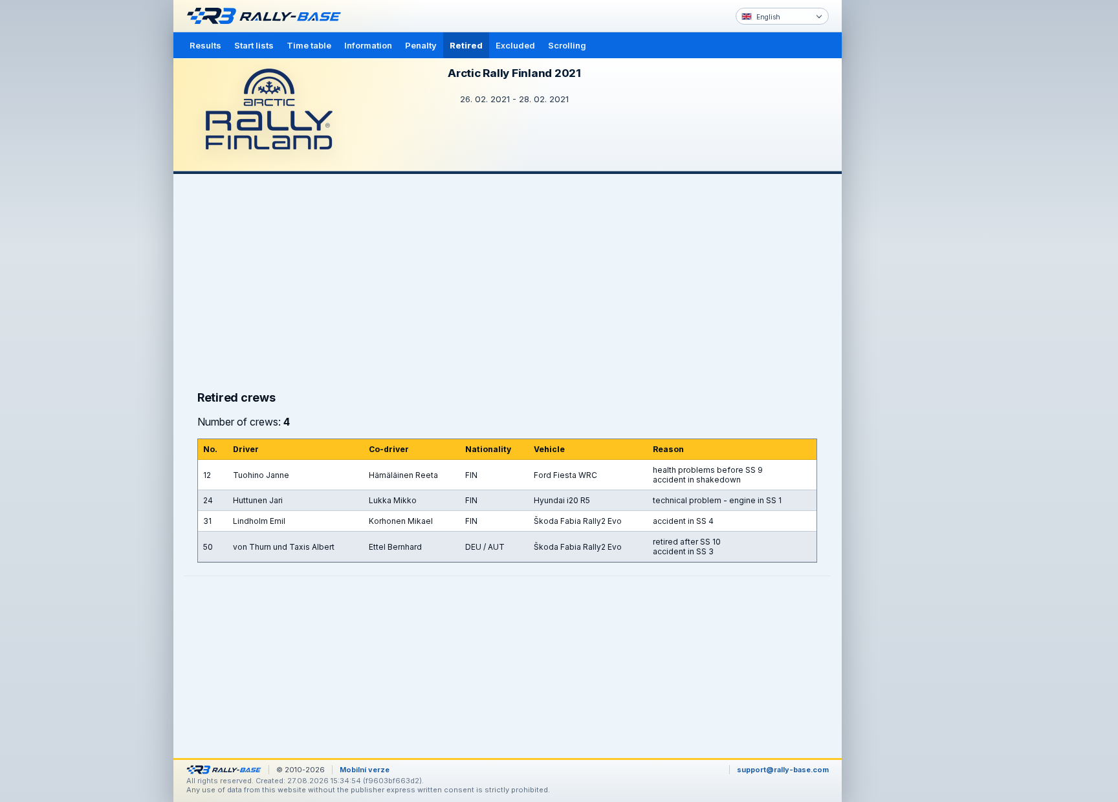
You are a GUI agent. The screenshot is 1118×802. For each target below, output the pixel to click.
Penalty (421, 45)
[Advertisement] (896, 200)
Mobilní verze (364, 769)
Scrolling (567, 45)
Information (368, 45)
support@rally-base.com (783, 769)
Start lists (254, 45)
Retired (466, 45)
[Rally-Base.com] (267, 16)
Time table (309, 45)
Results (205, 45)
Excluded (515, 45)
